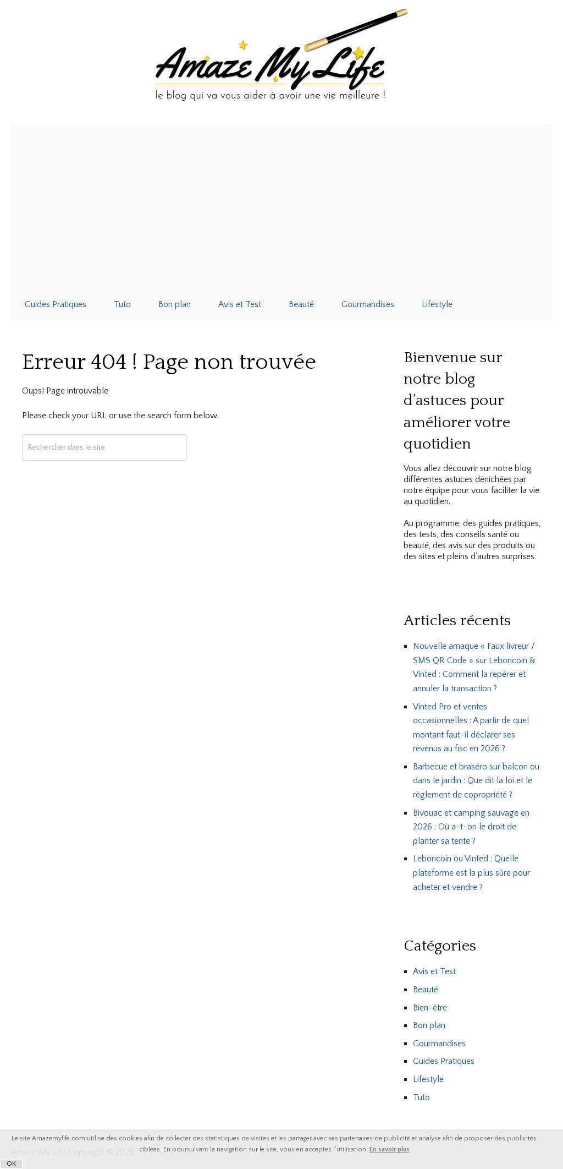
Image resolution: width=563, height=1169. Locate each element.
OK (11, 1163)
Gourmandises (367, 304)
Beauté (301, 304)
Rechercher (104, 479)
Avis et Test (239, 304)
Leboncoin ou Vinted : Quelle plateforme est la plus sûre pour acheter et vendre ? (471, 873)
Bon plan (174, 304)
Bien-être (430, 1008)
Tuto (122, 304)
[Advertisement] (282, 207)
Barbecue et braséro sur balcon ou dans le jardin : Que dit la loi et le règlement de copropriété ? (476, 781)
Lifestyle (437, 304)
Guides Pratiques (55, 304)
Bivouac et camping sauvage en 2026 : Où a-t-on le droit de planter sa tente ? (471, 827)
